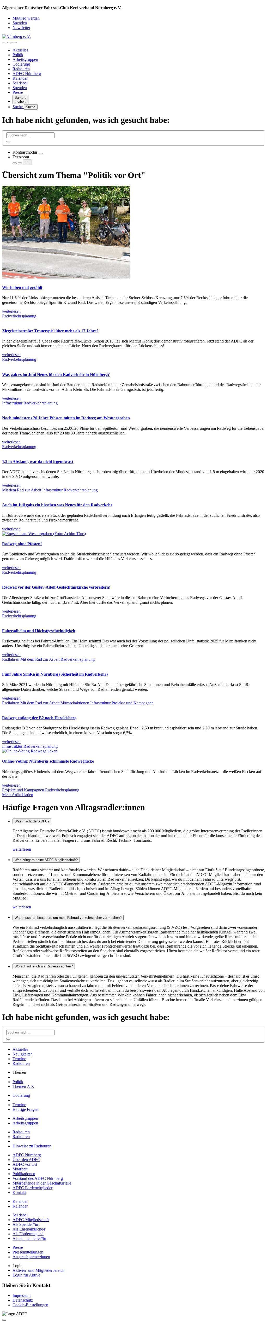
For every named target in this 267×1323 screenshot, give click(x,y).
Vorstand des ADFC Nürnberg (38, 1178)
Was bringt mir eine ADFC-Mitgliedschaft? (46, 860)
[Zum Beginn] (4, 1320)
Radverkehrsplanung (19, 316)
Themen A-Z (23, 1086)
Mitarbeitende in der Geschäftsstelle (42, 1183)
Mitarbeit (20, 1169)
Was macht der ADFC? (32, 821)
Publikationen (24, 1173)
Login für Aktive (26, 1275)
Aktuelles (20, 50)
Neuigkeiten (23, 1054)
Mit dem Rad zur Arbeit (22, 490)
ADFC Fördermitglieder (32, 1188)
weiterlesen (22, 849)
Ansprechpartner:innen (31, 1257)
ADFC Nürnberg (27, 73)
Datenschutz (23, 1300)
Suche (18, 107)
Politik (18, 55)
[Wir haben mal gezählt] (66, 277)
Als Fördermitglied (28, 1234)
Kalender (20, 78)
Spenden (20, 23)
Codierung (21, 64)
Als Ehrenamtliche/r (29, 1229)
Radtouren (21, 69)
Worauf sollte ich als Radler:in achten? (44, 966)
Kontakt (19, 1192)
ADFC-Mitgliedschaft (31, 1219)
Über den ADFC (26, 1159)
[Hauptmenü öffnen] (15, 42)
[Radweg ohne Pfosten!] (44, 533)
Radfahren (11, 659)
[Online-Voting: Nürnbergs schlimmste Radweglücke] (29, 751)
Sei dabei (20, 83)
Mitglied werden (26, 18)
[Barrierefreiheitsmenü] (4, 42)
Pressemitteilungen (28, 1252)
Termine (19, 1059)
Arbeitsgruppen (25, 59)
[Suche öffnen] (9, 42)
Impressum (22, 1295)
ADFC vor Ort (25, 1164)
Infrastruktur (12, 403)
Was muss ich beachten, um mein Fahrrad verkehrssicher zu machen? (68, 918)
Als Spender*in (25, 1224)
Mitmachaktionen (75, 703)
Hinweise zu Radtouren (32, 1146)
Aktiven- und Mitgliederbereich (38, 1270)
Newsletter (21, 27)
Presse (18, 92)
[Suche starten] (8, 141)
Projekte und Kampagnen (133, 703)
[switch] (41, 153)
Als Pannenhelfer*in (29, 1238)
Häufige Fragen (25, 1109)
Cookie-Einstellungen (30, 1305)
